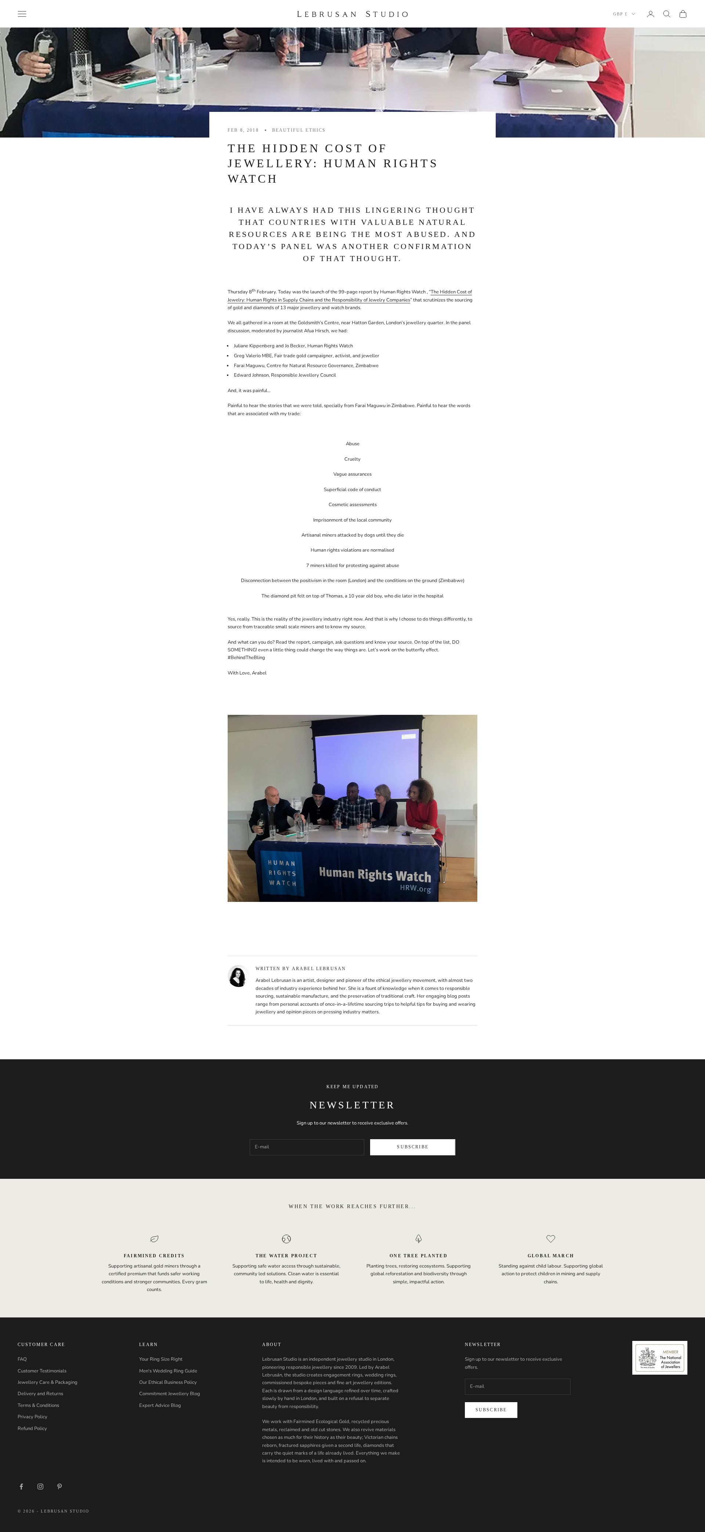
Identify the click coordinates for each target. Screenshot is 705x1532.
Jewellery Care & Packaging (47, 1382)
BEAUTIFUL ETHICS (299, 130)
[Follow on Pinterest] (59, 1486)
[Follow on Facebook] (21, 1486)
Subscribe (412, 1146)
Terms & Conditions (38, 1405)
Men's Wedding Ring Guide (168, 1371)
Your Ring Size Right (160, 1359)
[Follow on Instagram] (40, 1486)
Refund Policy (32, 1428)
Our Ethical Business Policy (168, 1382)
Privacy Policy (32, 1417)
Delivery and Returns (40, 1393)
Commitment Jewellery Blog (169, 1393)
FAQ (22, 1359)
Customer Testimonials (42, 1371)
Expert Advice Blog (160, 1405)
